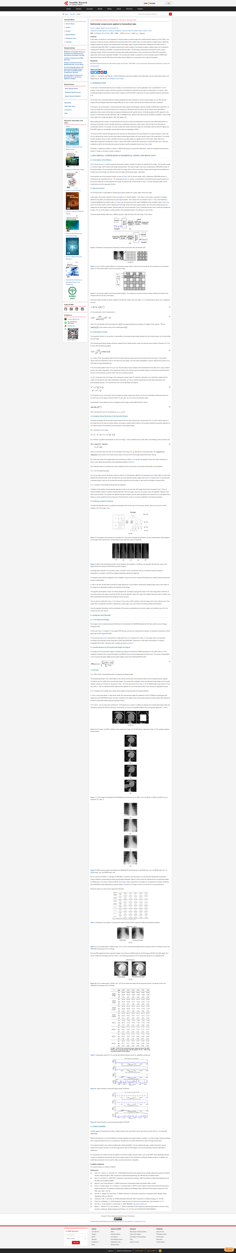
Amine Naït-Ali (114, 28)
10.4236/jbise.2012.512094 (102, 33)
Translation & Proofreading (137, 1237)
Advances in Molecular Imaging (75, 169)
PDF (112, 33)
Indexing (68, 42)
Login (168, 3)
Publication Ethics (161, 1234)
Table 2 (94, 695)
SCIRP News (139, 1251)
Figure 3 (138, 207)
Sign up (110, 1251)
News (109, 9)
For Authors (114, 1237)
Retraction (159, 1239)
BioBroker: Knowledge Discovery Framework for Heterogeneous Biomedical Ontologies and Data (74, 53)
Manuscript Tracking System (138, 1231)
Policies (159, 1229)
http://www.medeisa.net (140, 1204)
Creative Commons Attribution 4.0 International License (132, 1221)
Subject (94, 1234)
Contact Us (68, 110)
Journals (89, 9)
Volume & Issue (134, 1242)
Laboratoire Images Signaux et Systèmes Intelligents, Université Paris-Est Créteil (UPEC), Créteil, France (121, 30)
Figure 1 (116, 141)
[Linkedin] (76, 309)
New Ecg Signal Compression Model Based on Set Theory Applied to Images (73, 76)
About (119, 9)
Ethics (112, 1231)
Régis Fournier (105, 28)
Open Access (160, 1231)
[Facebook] (71, 309)
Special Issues (115, 1244)
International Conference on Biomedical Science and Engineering (74, 282)
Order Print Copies (135, 1234)
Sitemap (94, 1239)
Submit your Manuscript (124, 1251)
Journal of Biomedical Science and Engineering (104, 20)
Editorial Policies (115, 1234)
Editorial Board (70, 34)
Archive (68, 31)
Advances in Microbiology (73, 190)
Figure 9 (107, 882)
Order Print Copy (70, 106)
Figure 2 (150, 199)
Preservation (160, 1237)
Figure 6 (110, 601)
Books (100, 9)
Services (129, 9)
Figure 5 (147, 478)
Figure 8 (102, 638)
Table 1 (120, 684)
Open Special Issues (71, 88)
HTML (116, 33)
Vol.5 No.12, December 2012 (127, 20)
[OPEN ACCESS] (149, 3)
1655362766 (71, 326)
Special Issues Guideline (73, 96)
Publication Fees (71, 38)
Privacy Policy (160, 1242)
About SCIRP (116, 1229)
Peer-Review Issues (116, 1239)
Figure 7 (100, 631)
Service (133, 1229)
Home (68, 9)
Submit (140, 9)
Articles (78, 9)
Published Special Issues (73, 92)
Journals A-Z (95, 1231)
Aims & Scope (70, 24)
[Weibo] (82, 309)
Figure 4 (132, 462)
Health (68, 126)
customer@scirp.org (73, 319)
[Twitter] (65, 309)
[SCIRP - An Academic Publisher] (75, 3)
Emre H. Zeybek (95, 28)
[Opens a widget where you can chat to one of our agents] (229, 1249)
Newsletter (68, 102)
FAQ (66, 113)
